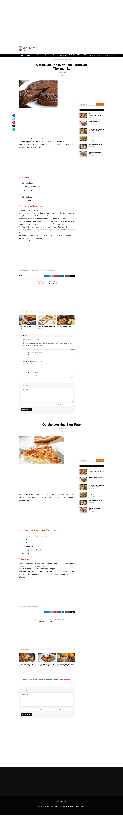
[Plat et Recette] (28, 49)
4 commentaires (62, 72)
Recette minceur (46, 55)
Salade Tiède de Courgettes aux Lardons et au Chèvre (95, 122)
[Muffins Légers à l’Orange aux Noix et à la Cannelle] (83, 131)
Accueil (22, 55)
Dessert (99, 55)
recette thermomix (44, 270)
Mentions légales (67, 806)
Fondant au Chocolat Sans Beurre (58, 283)
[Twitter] (13, 119)
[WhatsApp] (13, 129)
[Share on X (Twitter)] (60, 76)
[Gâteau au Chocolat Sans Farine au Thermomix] (38, 107)
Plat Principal (37, 55)
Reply (72, 348)
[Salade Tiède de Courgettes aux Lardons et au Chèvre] (83, 123)
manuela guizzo (27, 361)
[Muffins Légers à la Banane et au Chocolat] (66, 320)
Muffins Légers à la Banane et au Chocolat (65, 327)
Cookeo (92, 55)
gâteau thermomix (34, 270)
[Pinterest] (13, 122)
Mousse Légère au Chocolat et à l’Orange (96, 137)
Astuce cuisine (79, 55)
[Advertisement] (42, 10)
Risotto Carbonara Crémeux (95, 144)
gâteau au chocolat (24, 270)
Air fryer (85, 55)
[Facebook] (13, 115)
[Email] (13, 125)
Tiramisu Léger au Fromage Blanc (95, 153)
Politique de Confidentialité (52, 806)
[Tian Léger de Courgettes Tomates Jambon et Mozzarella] (83, 115)
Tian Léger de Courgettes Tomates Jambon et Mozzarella (96, 114)
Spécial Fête (54, 55)
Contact (83, 806)
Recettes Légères (71, 55)
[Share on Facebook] (58, 76)
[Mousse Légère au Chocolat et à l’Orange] (83, 138)
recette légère (23, 606)
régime (29, 606)
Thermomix (63, 55)
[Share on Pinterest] (62, 76)
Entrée (29, 55)
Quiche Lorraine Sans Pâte (37, 283)
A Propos (39, 806)
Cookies (77, 806)
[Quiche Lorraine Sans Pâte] (41, 463)
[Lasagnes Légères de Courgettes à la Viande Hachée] (27, 320)
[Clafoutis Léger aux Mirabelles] (47, 320)
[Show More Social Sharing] (65, 76)
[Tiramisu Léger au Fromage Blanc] (83, 154)
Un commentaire (62, 428)
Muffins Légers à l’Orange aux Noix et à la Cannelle (96, 130)
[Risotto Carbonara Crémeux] (83, 146)
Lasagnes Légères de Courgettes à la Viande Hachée (27, 327)
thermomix (52, 270)
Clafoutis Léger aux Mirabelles (46, 326)
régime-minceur (36, 606)
